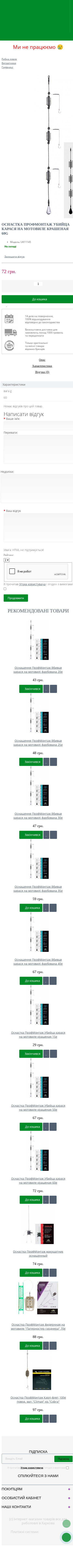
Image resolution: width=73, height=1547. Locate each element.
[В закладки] (6, 305)
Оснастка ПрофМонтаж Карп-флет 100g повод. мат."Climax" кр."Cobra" (38, 1399)
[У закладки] (46, 689)
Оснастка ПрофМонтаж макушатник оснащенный (38, 1254)
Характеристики (42, 366)
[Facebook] (35, 1480)
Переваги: (11, 432)
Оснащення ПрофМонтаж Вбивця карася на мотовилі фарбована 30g (38, 816)
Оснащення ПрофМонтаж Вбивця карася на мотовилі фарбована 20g (38, 670)
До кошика (32, 908)
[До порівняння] (53, 689)
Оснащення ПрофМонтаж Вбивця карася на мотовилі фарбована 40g (38, 962)
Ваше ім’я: (13, 419)
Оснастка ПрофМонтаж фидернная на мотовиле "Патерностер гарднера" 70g (38, 1326)
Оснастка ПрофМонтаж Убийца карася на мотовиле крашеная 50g (38, 1108)
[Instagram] (41, 1480)
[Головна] (3, 55)
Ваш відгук (13, 511)
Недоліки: (7, 472)
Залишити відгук (14, 256)
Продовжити (16, 598)
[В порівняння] (16, 305)
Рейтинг (9, 555)
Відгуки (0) (42, 372)
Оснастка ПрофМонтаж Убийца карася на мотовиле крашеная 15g (38, 1035)
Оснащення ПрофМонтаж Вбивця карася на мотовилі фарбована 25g (38, 743)
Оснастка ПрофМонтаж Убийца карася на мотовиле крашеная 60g (38, 1181)
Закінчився (32, 689)
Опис (42, 359)
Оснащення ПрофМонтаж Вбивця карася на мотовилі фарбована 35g (38, 889)
